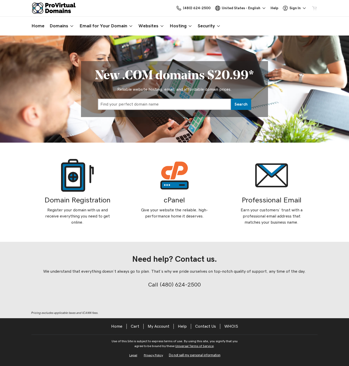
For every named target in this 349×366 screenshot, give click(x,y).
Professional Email (271, 200)
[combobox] (164, 104)
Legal (133, 355)
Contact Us (205, 326)
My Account (158, 326)
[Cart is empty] (314, 8)
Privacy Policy (153, 355)
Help (182, 326)
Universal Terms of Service (194, 346)
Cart (135, 326)
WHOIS (231, 326)
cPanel (174, 200)
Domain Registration (77, 200)
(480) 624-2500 (180, 285)
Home (116, 326)
